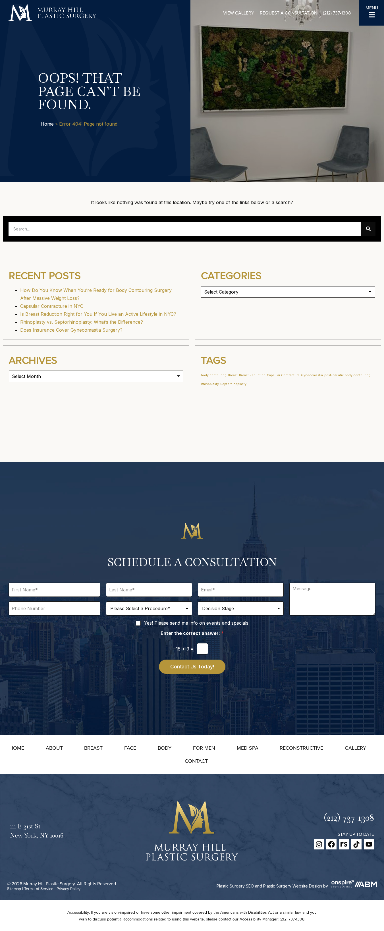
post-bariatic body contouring (347, 375)
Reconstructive (301, 747)
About (54, 747)
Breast (233, 375)
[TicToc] (356, 844)
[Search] (368, 229)
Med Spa (247, 747)
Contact (196, 760)
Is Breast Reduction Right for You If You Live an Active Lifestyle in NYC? (98, 314)
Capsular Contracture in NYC (51, 306)
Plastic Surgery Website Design (292, 886)
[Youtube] (369, 844)
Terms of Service (38, 888)
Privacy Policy (68, 888)
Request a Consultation (288, 13)
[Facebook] (331, 844)
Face (130, 747)
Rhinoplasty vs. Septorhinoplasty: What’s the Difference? (81, 322)
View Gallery (238, 13)
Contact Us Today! (192, 667)
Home (47, 124)
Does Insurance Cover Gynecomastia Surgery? (71, 330)
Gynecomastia (312, 375)
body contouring (214, 375)
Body (164, 747)
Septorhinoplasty (233, 384)
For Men (204, 747)
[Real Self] (344, 844)
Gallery (355, 747)
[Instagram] (319, 844)
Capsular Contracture (283, 375)
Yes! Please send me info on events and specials (196, 623)
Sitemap (14, 888)
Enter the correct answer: (192, 633)
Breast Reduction (252, 375)
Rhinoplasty (210, 384)
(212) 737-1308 (337, 13)
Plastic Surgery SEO (235, 886)
